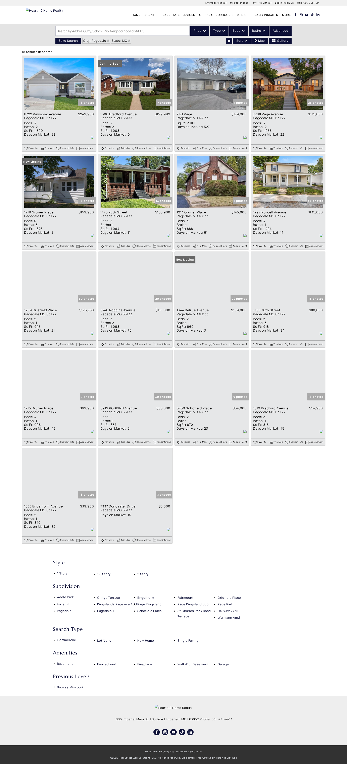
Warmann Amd (229, 617)
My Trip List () (262, 2)
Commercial (66, 640)
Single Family (188, 640)
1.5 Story (104, 574)
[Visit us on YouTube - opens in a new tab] (306, 14)
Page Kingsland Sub (193, 604)
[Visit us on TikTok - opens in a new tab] (312, 14)
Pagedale (64, 611)
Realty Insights (265, 15)
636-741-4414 (311, 2)
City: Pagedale (94, 41)
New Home (145, 640)
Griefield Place (229, 598)
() (216, 2)
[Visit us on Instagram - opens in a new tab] (301, 14)
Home (136, 15)
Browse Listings (227, 757)
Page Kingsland (149, 604)
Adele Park (65, 597)
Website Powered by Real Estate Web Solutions (173, 751)
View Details (59, 84)
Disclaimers (189, 757)
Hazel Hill (64, 604)
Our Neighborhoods (216, 15)
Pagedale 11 (106, 611)
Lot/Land (104, 640)
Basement (65, 664)
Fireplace (144, 664)
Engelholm (145, 598)
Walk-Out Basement (193, 664)
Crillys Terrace (108, 598)
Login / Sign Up (284, 2)
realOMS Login (206, 757)
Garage (223, 664)
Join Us (243, 15)
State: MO (119, 41)
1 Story (62, 573)
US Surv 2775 (228, 611)
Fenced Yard (106, 664)
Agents (151, 15)
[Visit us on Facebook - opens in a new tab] (295, 14)
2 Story (143, 574)
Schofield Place (149, 611)
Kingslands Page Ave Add (117, 604)
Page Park (225, 604)
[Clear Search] (229, 41)
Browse (70, 687)
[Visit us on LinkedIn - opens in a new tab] (318, 14)
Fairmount (186, 598)
